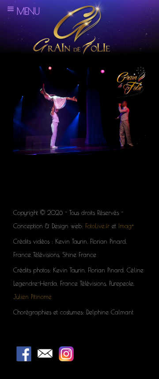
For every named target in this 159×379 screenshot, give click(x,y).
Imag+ (126, 226)
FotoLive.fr (97, 226)
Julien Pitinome (32, 296)
